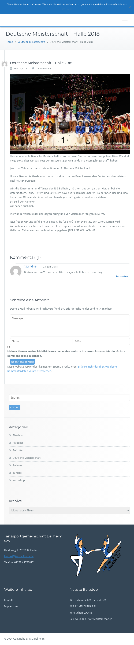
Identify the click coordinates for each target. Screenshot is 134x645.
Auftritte (18, 450)
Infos (69, 9)
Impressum (11, 606)
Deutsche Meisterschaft (31, 41)
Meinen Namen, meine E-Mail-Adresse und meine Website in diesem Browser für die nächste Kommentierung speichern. (66, 353)
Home (9, 41)
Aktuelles (18, 442)
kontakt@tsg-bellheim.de (19, 556)
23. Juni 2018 (50, 266)
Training (17, 465)
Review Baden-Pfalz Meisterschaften (91, 619)
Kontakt (8, 600)
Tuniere (17, 472)
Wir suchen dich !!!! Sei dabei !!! (88, 600)
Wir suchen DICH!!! (81, 612)
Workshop (19, 480)
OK (63, 9)
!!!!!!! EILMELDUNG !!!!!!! (83, 606)
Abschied (18, 435)
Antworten (122, 276)
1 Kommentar (43, 68)
